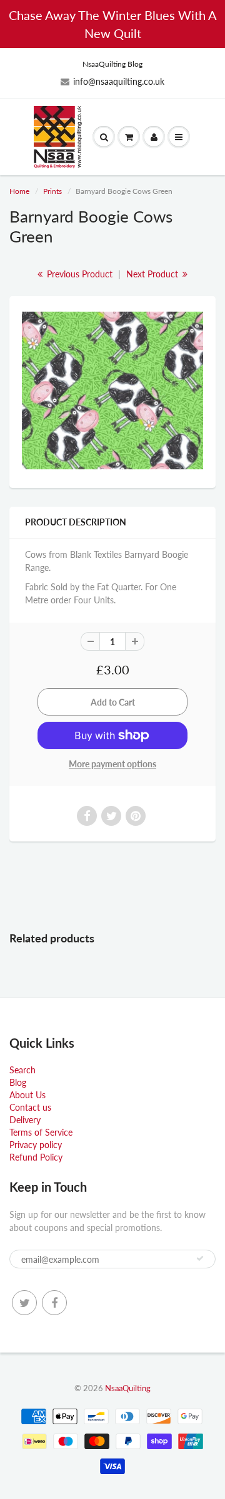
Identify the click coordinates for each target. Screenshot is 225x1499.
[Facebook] (54, 1302)
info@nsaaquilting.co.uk (118, 81)
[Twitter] (24, 1302)
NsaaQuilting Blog (112, 64)
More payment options (112, 764)
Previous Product (78, 274)
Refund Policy (35, 1157)
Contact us (30, 1107)
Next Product (153, 274)
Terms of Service (40, 1132)
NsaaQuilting (128, 1388)
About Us (27, 1095)
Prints (52, 191)
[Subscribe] (200, 1258)
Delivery (25, 1119)
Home (19, 191)
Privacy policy (35, 1144)
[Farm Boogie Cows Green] (112, 390)
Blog (17, 1082)
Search (22, 1070)
